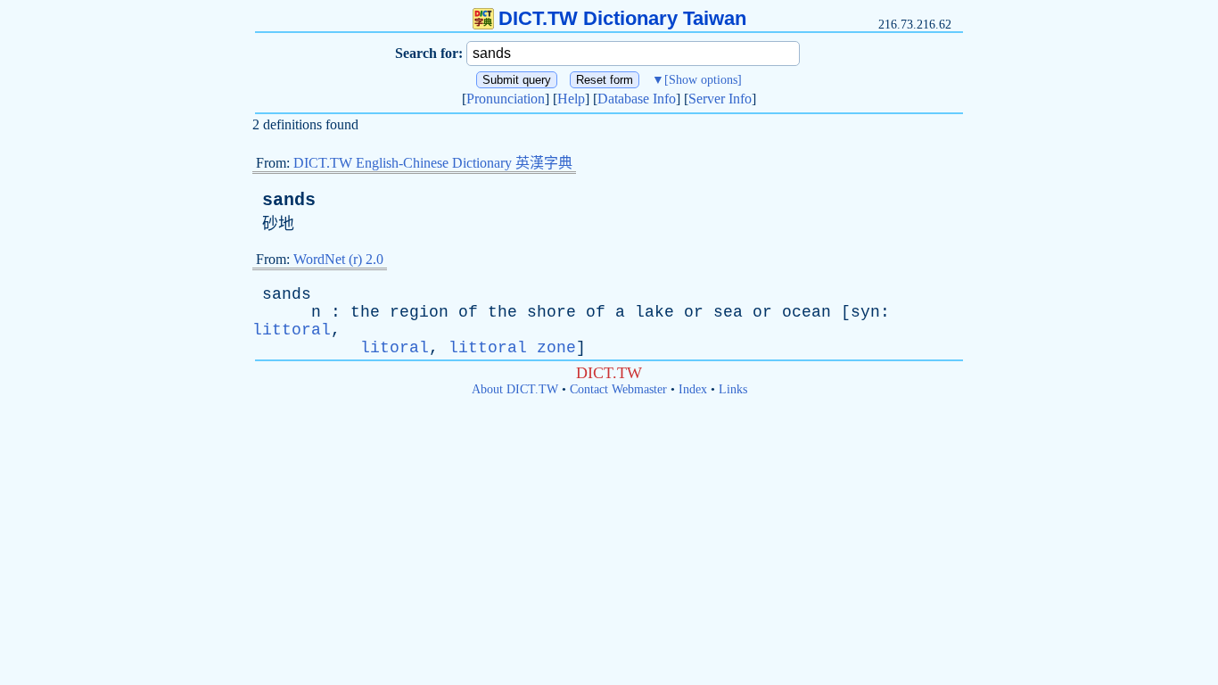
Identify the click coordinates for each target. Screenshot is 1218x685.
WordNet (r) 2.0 (338, 259)
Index (693, 389)
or (694, 312)
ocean (806, 312)
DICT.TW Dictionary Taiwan (622, 18)
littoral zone (512, 348)
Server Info (720, 98)
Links (733, 389)
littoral (291, 330)
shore (551, 312)
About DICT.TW (515, 389)
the (365, 312)
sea (728, 312)
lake (654, 312)
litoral (394, 348)
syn (865, 312)
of (468, 312)
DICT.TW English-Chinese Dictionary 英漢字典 (432, 162)
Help (571, 98)
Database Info (636, 98)
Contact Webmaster (618, 389)
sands (289, 200)
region (419, 312)
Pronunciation (505, 98)
